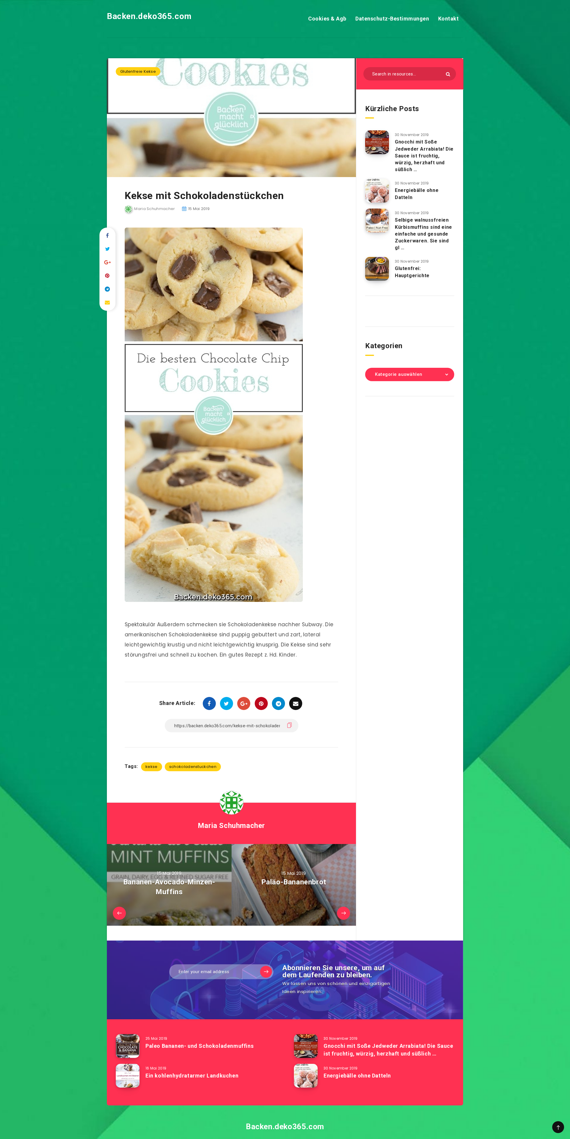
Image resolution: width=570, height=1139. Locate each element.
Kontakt (448, 18)
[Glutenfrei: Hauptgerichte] (377, 269)
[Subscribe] (266, 972)
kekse (151, 766)
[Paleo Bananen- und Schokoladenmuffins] (128, 1046)
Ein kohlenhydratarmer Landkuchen (191, 1075)
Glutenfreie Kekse (138, 71)
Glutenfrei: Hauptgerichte (412, 272)
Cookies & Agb (327, 18)
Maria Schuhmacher (231, 825)
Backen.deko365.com (149, 16)
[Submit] (448, 74)
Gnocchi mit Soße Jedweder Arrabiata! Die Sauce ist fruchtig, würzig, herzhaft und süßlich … (424, 155)
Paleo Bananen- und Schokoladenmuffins (199, 1046)
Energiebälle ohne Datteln (357, 1075)
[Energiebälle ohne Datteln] (377, 191)
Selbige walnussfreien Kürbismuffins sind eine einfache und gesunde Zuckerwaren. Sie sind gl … (423, 233)
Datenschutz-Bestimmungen (392, 18)
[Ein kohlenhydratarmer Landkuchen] (128, 1076)
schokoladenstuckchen (192, 766)
